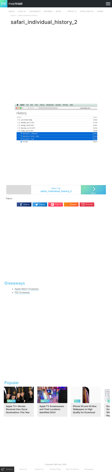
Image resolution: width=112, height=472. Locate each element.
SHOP (58, 11)
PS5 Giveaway (22, 292)
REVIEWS (48, 11)
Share (26, 204)
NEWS (11, 11)
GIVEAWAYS (35, 11)
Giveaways (89, 469)
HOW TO (22, 11)
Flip (56, 203)
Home (13, 15)
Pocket (89, 204)
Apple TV (72, 11)
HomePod (102, 11)
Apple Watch (86, 11)
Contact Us (39, 469)
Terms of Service (72, 469)
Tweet (42, 204)
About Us (23, 469)
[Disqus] (56, 243)
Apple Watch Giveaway (27, 288)
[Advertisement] (56, 96)
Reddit (73, 204)
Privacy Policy (55, 469)
